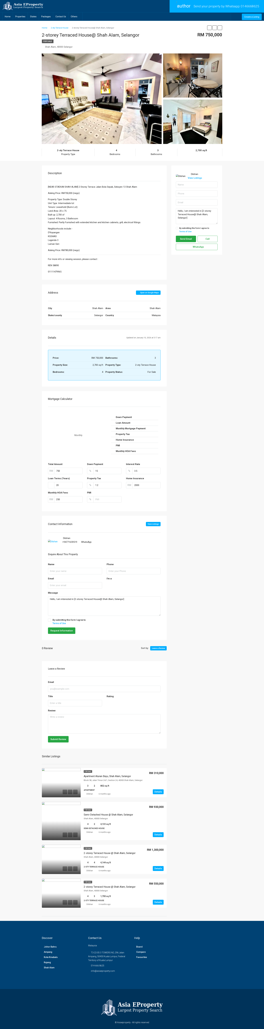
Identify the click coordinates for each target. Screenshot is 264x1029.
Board (139, 947)
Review (52, 710)
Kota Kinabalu (51, 957)
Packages (46, 16)
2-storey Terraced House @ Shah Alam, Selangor (110, 853)
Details (158, 791)
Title (50, 696)
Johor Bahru (50, 947)
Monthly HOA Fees (58, 492)
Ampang (48, 952)
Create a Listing (251, 17)
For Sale (47, 41)
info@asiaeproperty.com (103, 971)
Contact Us (60, 16)
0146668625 (250, 6)
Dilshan (89, 794)
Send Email (186, 239)
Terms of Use (59, 623)
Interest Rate (133, 464)
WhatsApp (86, 542)
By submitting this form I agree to (69, 622)
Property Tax (94, 478)
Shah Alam (49, 967)
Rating (110, 696)
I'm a (109, 578)
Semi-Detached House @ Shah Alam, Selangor (108, 814)
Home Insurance (135, 478)
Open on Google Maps (149, 293)
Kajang (47, 962)
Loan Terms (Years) (59, 478)
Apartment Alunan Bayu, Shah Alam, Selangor (107, 776)
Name (51, 564)
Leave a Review (158, 648)
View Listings (153, 524)
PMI (89, 492)
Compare (141, 952)
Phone (110, 564)
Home (8, 16)
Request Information (61, 630)
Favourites (141, 957)
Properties (20, 16)
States (33, 16)
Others (74, 16)
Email (51, 578)
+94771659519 (69, 542)
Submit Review (58, 739)
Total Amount (55, 464)
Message (53, 592)
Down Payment (95, 464)
